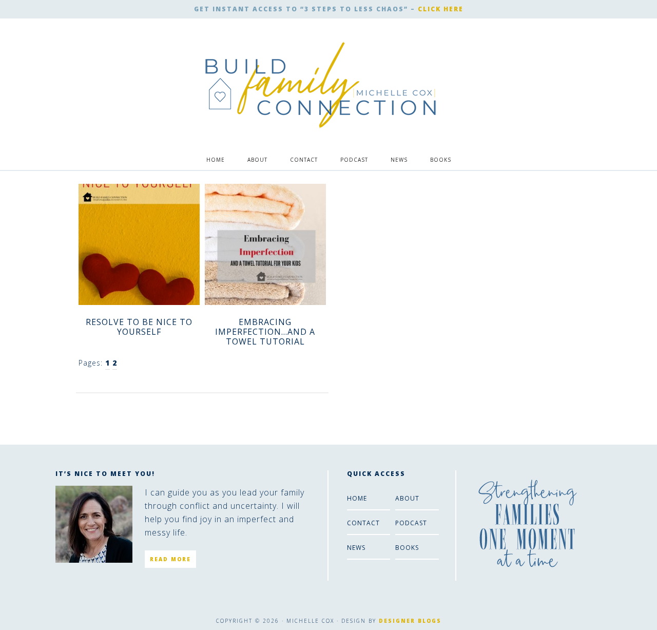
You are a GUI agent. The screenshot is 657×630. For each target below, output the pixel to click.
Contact (363, 523)
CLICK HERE (440, 9)
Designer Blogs (410, 620)
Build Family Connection (321, 85)
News (356, 547)
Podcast (411, 523)
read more (170, 559)
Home (357, 498)
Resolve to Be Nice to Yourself (139, 326)
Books (407, 547)
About (407, 498)
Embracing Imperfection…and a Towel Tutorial (265, 331)
